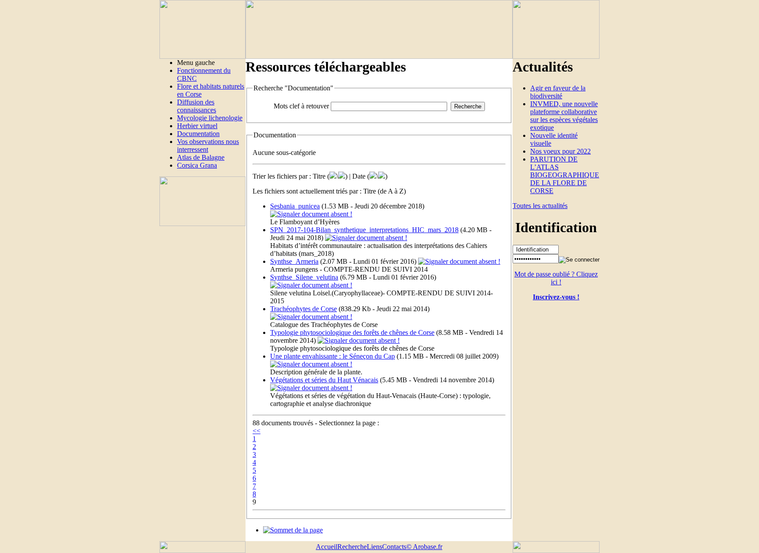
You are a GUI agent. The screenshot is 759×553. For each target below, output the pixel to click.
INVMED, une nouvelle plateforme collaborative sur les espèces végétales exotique (564, 115)
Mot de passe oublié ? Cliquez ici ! (556, 278)
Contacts (394, 546)
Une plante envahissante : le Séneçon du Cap (332, 356)
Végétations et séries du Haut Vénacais (324, 380)
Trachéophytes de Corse (303, 308)
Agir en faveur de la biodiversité (558, 92)
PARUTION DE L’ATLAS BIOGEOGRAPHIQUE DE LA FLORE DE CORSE (564, 174)
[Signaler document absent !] (311, 214)
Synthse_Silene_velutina (304, 277)
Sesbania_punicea (295, 206)
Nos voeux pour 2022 (560, 151)
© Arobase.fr (424, 546)
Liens (374, 546)
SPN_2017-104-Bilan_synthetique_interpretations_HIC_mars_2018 (364, 229)
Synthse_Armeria (294, 261)
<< (256, 430)
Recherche (352, 546)
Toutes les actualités (540, 205)
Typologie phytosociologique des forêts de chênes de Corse (352, 332)
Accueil (326, 546)
